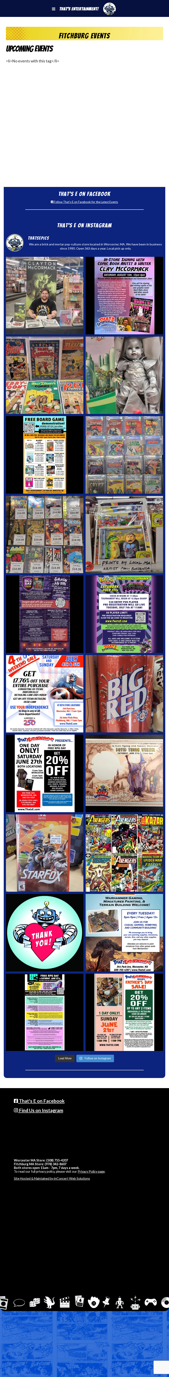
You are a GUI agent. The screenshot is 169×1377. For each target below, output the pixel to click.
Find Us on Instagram (40, 1110)
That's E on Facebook (41, 1101)
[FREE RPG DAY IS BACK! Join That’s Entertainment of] (44, 1012)
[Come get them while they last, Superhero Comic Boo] (44, 534)
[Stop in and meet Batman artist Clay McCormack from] (44, 295)
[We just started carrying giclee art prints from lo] (124, 534)
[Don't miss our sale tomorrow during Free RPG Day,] (44, 773)
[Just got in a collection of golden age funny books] (44, 375)
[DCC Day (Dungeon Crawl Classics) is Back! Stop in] (44, 614)
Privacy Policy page (91, 1171)
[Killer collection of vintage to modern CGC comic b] (124, 454)
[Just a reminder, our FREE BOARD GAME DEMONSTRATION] (44, 454)
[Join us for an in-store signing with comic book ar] (124, 295)
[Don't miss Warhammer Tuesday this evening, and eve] (124, 932)
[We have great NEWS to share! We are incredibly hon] (44, 932)
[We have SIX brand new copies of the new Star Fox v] (44, 853)
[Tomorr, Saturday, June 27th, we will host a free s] (124, 853)
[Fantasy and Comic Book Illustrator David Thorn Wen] (124, 773)
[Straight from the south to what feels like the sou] (124, 693)
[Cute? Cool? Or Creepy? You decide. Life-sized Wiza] (124, 375)
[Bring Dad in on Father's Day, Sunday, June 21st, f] (124, 1012)
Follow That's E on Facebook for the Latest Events (85, 202)
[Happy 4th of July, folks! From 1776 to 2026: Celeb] (44, 693)
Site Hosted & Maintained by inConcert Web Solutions (52, 1178)
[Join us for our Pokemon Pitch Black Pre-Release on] (124, 614)
